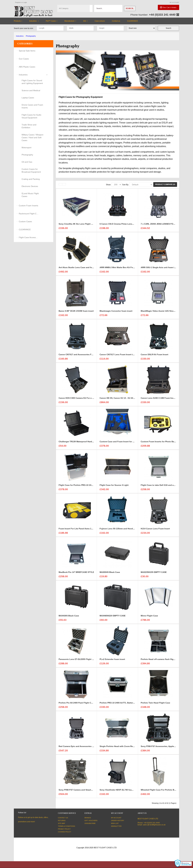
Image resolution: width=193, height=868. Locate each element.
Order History (117, 820)
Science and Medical (31, 90)
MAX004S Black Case (110, 572)
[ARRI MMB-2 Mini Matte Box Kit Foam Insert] (117, 249)
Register (18, 2)
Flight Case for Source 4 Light (114, 485)
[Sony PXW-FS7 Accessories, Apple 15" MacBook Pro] (158, 728)
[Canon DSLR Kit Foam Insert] (158, 336)
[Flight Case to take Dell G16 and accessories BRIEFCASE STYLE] (158, 467)
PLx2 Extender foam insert (112, 659)
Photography (31, 36)
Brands (87, 818)
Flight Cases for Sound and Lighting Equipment (32, 81)
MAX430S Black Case (69, 616)
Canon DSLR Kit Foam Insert (154, 354)
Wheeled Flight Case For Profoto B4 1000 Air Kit (164, 790)
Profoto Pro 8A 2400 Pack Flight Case (77, 703)
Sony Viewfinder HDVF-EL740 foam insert (119, 790)
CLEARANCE (25, 229)
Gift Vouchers (90, 820)
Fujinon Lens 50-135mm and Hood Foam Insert (122, 528)
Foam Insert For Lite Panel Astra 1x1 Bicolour (80, 528)
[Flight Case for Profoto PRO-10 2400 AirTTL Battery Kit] (76, 467)
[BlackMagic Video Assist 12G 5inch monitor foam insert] (158, 292)
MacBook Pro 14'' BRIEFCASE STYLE (76, 572)
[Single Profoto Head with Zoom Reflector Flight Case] (117, 728)
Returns (61, 820)
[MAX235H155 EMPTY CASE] (158, 554)
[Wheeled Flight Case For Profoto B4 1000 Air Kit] (158, 771)
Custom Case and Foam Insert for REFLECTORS (123, 441)
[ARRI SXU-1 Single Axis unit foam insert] (158, 249)
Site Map (61, 823)
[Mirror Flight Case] (158, 597)
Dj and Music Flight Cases (30, 194)
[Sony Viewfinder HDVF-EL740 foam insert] (117, 771)
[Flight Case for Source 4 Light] (117, 467)
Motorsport (26, 147)
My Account (116, 818)
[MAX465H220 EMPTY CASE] (117, 597)
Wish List (115, 823)
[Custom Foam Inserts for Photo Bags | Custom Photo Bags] (158, 423)
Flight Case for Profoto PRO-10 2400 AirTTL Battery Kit (85, 485)
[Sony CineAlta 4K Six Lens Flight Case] (76, 205)
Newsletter (116, 826)
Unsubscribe (90, 823)
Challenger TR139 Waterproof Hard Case (78, 441)
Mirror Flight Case (149, 616)
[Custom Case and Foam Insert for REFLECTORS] (117, 423)
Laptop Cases (28, 98)
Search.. (130, 8)
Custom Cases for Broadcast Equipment (31, 170)
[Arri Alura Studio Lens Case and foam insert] (76, 249)
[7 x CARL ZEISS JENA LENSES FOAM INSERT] (158, 205)
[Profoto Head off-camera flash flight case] (158, 641)
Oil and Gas (27, 162)
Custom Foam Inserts (28, 205)
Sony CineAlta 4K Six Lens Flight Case (77, 224)
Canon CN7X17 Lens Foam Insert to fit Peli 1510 (123, 354)
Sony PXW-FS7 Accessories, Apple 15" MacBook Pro (166, 746)
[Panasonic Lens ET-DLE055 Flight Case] (76, 641)
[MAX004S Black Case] (117, 554)
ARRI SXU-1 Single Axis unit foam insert (160, 267)
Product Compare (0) (165, 184)
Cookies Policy (64, 832)
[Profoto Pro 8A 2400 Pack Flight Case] (76, 684)
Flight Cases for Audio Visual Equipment (31, 116)
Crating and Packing (31, 179)
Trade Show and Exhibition (29, 126)
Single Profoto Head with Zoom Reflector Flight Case (125, 746)
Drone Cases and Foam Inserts (32, 106)
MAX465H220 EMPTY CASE (112, 616)
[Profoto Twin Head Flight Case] (158, 684)
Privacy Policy (64, 829)
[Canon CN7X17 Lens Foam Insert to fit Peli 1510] (117, 336)
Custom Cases (25, 221)
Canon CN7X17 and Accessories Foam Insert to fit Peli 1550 (87, 354)
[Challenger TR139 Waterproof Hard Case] (76, 423)
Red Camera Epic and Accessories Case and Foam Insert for (87, 746)
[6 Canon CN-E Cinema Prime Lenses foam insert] (117, 205)
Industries (20, 36)
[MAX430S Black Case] (76, 597)
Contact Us (63, 818)
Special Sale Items (27, 51)
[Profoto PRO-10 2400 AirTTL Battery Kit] (117, 684)
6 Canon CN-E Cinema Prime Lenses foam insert (123, 224)
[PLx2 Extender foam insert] (117, 641)
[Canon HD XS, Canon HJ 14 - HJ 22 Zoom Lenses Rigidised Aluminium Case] (117, 380)
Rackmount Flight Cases (29, 213)
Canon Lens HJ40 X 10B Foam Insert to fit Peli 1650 (165, 398)
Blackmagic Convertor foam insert (116, 311)
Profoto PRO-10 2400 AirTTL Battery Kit (118, 703)
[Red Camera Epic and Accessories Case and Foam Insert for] (76, 728)
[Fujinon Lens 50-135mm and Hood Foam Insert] (117, 510)
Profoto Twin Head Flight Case (155, 703)
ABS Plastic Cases (27, 67)
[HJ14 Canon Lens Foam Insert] (158, 510)
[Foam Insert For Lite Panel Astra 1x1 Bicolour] (76, 510)
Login (25, 2)
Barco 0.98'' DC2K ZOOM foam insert (76, 311)
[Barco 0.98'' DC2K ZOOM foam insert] (76, 292)
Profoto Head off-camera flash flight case (160, 659)
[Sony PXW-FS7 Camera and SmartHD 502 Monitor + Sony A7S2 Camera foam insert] (76, 771)
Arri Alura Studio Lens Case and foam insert (80, 267)
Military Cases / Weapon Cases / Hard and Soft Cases (32, 137)
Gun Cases (24, 59)
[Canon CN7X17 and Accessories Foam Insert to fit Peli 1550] (76, 336)
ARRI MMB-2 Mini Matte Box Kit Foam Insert (121, 267)
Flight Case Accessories (29, 237)
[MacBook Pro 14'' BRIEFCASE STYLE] (76, 554)
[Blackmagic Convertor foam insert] (117, 292)
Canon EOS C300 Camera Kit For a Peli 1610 (80, 398)
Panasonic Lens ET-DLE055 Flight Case (78, 659)
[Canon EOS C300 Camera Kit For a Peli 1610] (76, 380)
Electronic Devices (30, 186)
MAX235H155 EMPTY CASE (154, 572)
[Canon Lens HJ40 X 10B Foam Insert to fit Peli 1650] (158, 380)
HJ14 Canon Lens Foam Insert (155, 528)
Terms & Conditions (66, 826)
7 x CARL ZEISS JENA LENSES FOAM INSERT (162, 224)
